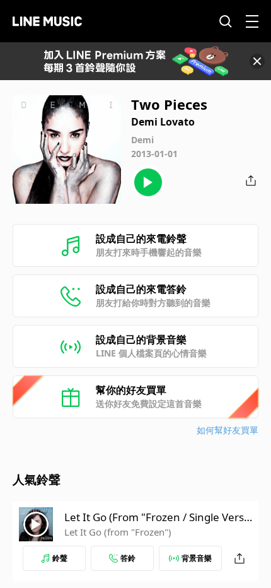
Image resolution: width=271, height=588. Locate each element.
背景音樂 (197, 558)
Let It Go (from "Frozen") (117, 532)
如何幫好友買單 (227, 430)
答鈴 (128, 558)
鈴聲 (59, 558)
